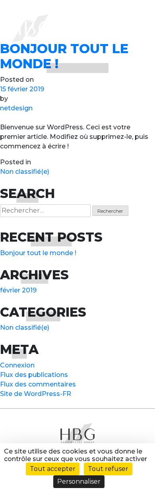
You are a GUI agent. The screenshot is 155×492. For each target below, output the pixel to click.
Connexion (17, 365)
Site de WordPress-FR (35, 394)
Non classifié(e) (24, 171)
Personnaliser (79, 481)
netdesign (16, 108)
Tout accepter (53, 469)
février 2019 (18, 290)
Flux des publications (34, 375)
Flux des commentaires (38, 384)
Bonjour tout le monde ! (38, 253)
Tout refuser (108, 469)
